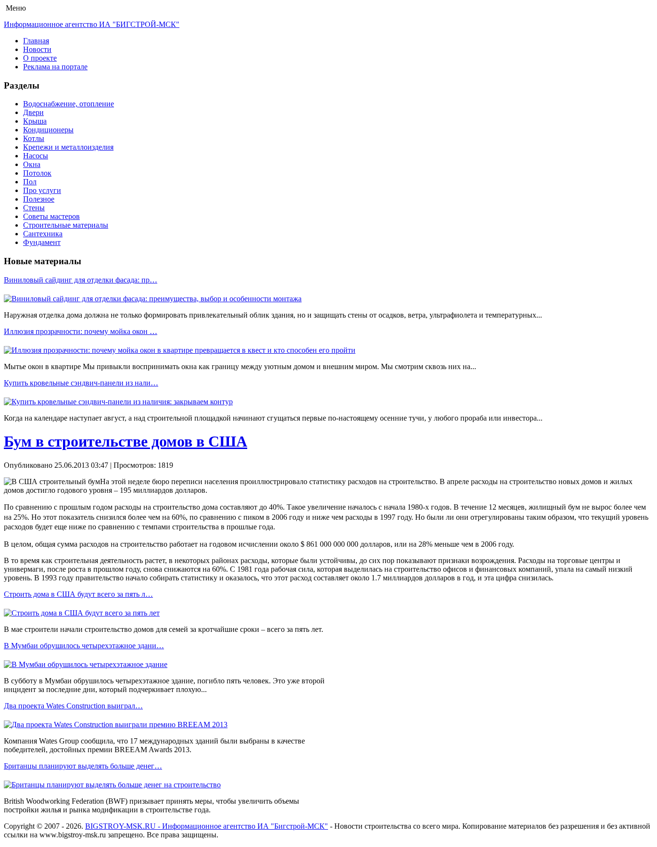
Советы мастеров (51, 216)
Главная (36, 41)
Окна (31, 164)
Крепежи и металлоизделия (68, 147)
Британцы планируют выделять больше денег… (83, 766)
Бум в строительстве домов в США (125, 441)
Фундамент (42, 242)
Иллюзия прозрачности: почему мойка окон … (80, 331)
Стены (34, 208)
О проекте (40, 58)
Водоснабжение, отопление (68, 104)
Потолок (37, 173)
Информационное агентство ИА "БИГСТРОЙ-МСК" (91, 24)
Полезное (38, 199)
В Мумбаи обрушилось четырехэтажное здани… (84, 646)
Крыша (35, 121)
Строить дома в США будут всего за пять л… (78, 594)
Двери (33, 112)
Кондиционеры (48, 130)
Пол (30, 182)
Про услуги (42, 190)
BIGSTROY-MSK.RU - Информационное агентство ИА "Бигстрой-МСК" (206, 826)
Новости (37, 49)
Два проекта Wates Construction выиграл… (73, 706)
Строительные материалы (65, 225)
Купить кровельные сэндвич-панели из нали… (81, 383)
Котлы (33, 138)
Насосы (35, 156)
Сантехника (43, 234)
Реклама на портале (55, 67)
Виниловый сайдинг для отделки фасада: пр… (80, 280)
